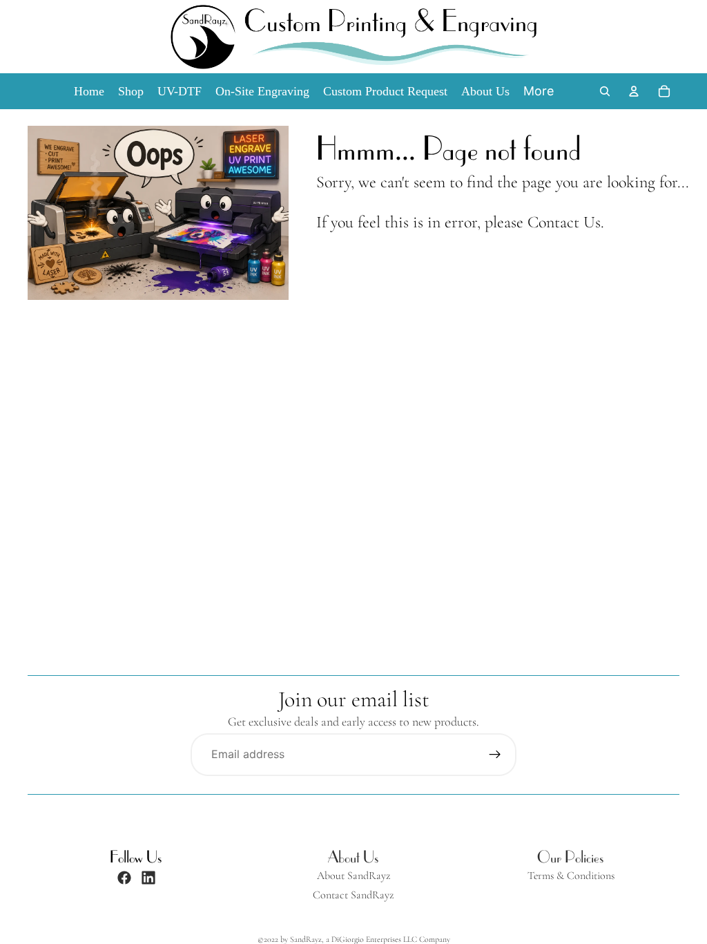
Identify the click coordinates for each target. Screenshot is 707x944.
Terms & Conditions (570, 875)
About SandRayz (353, 875)
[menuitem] (538, 91)
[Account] (634, 91)
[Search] (605, 91)
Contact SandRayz (353, 895)
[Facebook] (124, 877)
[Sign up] (495, 754)
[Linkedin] (148, 877)
